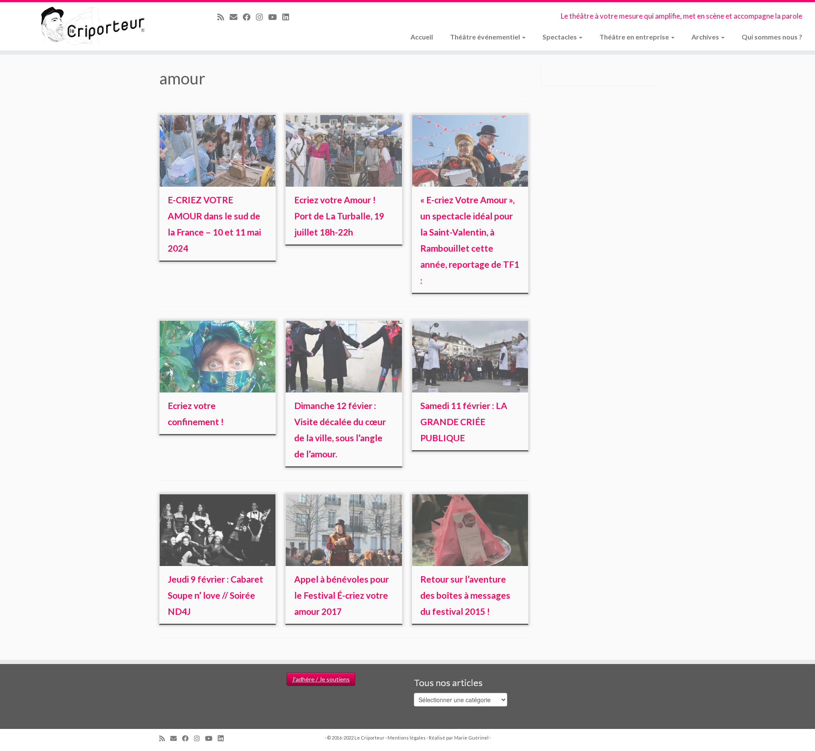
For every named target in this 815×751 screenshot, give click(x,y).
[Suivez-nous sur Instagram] (262, 17)
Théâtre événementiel (485, 37)
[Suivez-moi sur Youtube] (275, 17)
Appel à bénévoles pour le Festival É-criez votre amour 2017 (341, 595)
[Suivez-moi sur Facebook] (249, 17)
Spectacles (560, 37)
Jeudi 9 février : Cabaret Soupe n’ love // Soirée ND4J (215, 595)
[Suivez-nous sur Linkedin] (288, 17)
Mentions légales (407, 737)
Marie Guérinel (471, 737)
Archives (705, 37)
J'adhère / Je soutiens (321, 679)
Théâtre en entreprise (634, 37)
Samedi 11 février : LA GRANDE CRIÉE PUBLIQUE (463, 421)
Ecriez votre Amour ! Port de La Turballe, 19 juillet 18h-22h (339, 215)
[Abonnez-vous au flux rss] (223, 17)
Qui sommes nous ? (772, 37)
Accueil (421, 37)
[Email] (236, 17)
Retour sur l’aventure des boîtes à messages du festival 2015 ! (465, 595)
